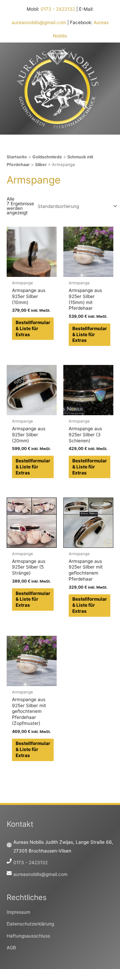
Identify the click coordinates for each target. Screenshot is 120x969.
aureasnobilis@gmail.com (39, 22)
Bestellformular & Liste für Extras (33, 328)
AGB (11, 947)
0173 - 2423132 (58, 9)
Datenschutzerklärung (30, 923)
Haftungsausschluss (28, 936)
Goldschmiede (47, 156)
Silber (41, 164)
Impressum (18, 912)
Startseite (17, 156)
